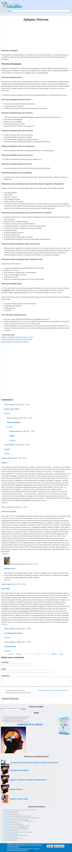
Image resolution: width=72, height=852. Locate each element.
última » (61, 654)
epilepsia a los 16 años (8, 512)
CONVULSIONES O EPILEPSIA (10, 835)
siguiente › (54, 654)
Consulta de (6, 822)
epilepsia (7, 449)
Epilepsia (4, 463)
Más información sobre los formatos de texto (52, 690)
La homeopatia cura (8, 838)
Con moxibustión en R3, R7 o (10, 829)
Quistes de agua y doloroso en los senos (13, 821)
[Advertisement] (16, 34)
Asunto (3, 669)
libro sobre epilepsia (13, 422)
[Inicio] (11, 4)
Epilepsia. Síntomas (16, 789)
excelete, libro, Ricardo (11, 409)
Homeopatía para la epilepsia (19, 770)
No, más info (59, 846)
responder (7, 413)
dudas (5, 840)
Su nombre (5, 662)
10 (45, 654)
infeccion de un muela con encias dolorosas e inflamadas (17, 818)
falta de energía (7, 814)
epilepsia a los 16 (9, 569)
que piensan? (5, 589)
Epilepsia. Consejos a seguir (19, 799)
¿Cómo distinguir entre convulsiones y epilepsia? (15, 342)
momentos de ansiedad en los (11, 819)
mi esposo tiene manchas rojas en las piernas (14, 810)
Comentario (5, 676)
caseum (5, 813)
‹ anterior (18, 654)
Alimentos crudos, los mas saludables (12, 832)
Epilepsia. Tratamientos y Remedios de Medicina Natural (28, 780)
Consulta (6, 830)
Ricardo (11, 436)
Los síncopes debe (10, 647)
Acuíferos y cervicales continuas (11, 826)
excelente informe (8, 824)
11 (48, 654)
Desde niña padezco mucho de (11, 827)
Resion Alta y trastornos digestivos (12, 816)
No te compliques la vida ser (13, 633)
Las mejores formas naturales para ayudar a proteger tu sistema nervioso (34, 762)
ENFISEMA (6, 811)
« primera (11, 654)
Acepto (49, 846)
